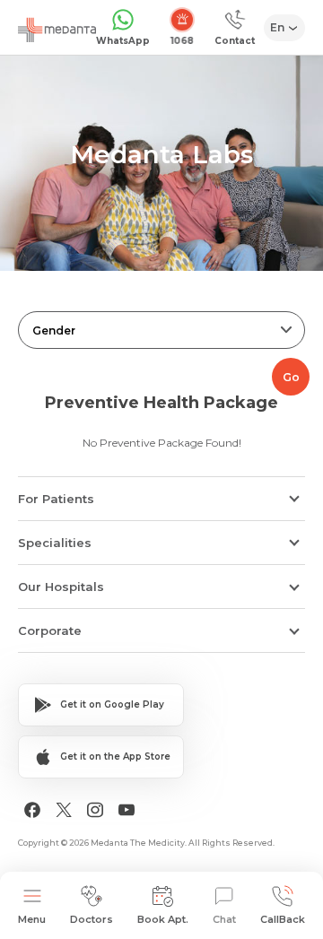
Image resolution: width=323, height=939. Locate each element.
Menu (32, 919)
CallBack (282, 919)
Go (291, 377)
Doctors (91, 919)
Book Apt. (162, 919)
